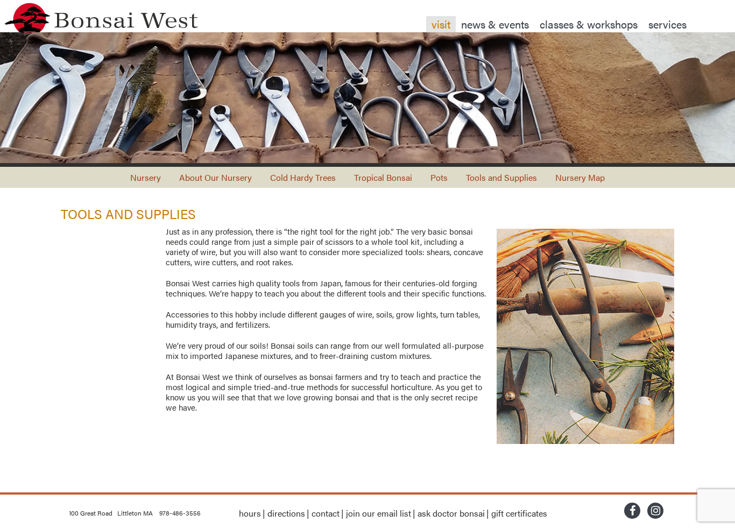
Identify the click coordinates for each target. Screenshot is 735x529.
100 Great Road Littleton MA (111, 513)
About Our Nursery (215, 177)
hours (250, 513)
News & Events (495, 24)
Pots (439, 177)
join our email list (378, 513)
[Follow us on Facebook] (632, 512)
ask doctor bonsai (451, 513)
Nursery (145, 177)
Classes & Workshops (589, 24)
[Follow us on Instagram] (655, 512)
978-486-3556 (180, 513)
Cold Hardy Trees (303, 177)
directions (286, 513)
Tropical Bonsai (383, 177)
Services (667, 24)
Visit (441, 24)
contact (326, 513)
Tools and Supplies (501, 177)
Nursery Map (580, 177)
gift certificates (519, 513)
